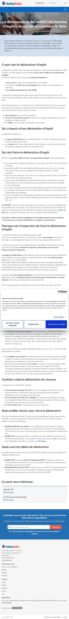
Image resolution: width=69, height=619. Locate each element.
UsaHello (4, 575)
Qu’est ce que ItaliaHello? (10, 567)
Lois (3, 594)
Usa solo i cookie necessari (12, 324)
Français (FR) (39, 3)
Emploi (4, 591)
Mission (4, 570)
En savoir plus (6, 602)
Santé (3, 582)
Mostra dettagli (59, 317)
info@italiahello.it (7, 560)
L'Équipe (4, 572)
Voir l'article (10, 492)
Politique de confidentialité (52, 617)
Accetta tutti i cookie (56, 324)
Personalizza (33, 324)
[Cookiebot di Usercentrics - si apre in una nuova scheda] (59, 291)
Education (5, 588)
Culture (4, 585)
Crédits (65, 617)
